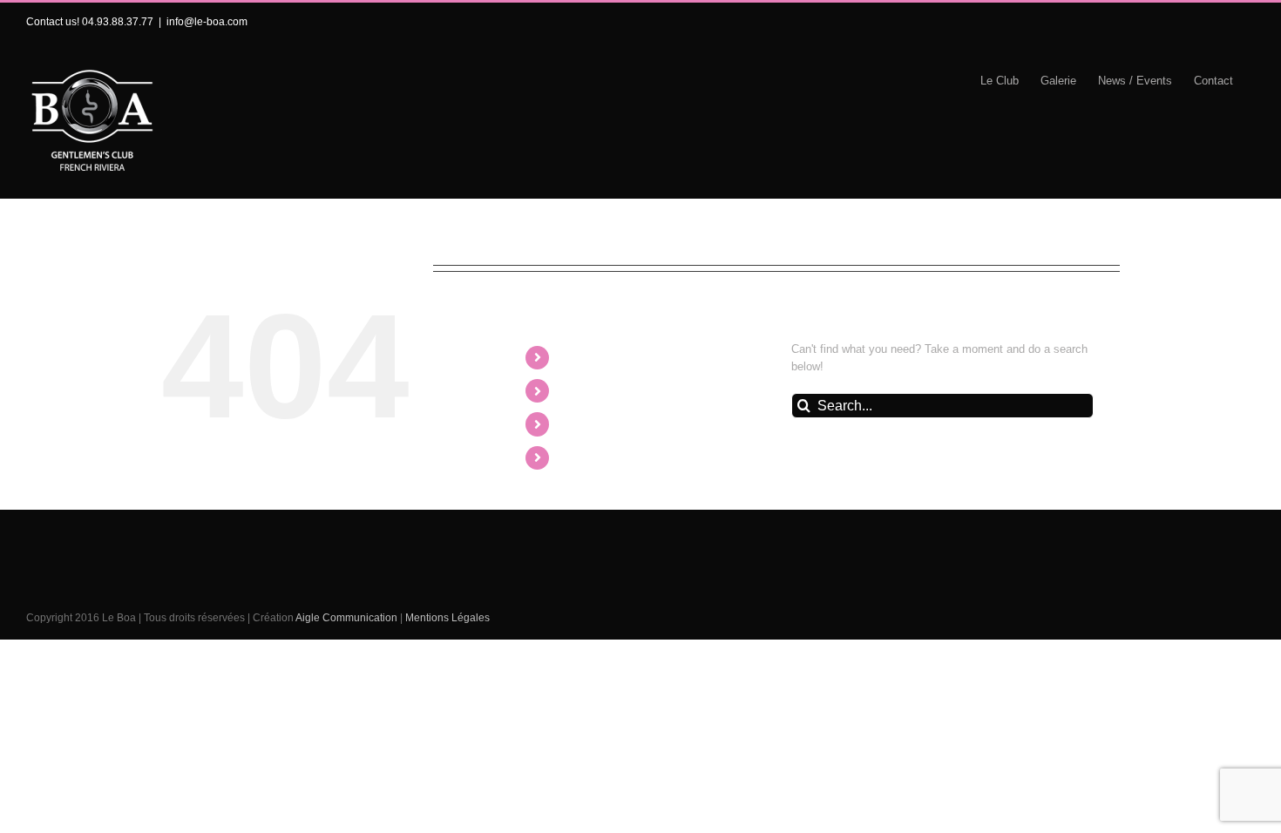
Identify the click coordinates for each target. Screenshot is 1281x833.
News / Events (603, 423)
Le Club (583, 357)
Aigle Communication (346, 618)
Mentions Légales (447, 618)
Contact (583, 457)
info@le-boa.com (206, 22)
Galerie (582, 390)
